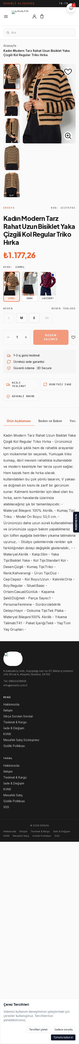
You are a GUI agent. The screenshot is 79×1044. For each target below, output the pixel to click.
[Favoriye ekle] (68, 71)
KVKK (7, 734)
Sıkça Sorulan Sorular (18, 716)
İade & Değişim (13, 728)
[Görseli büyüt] (49, 104)
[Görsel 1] (11, 76)
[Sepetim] (41, 16)
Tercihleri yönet (38, 1029)
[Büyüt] (68, 136)
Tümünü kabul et (63, 1037)
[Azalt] (8, 337)
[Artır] (26, 337)
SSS (6, 807)
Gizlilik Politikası (14, 746)
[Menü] (5, 16)
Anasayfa (9, 45)
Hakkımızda (11, 704)
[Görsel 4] (11, 158)
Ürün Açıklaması (19, 421)
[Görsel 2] (11, 103)
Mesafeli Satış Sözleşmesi (21, 740)
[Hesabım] (34, 16)
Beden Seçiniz (51, 337)
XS (47, 318)
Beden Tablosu (64, 308)
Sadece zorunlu (64, 1029)
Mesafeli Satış (13, 795)
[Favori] (73, 337)
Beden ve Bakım (50, 421)
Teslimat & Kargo (15, 722)
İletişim (8, 710)
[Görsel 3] (11, 130)
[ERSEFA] (20, 16)
